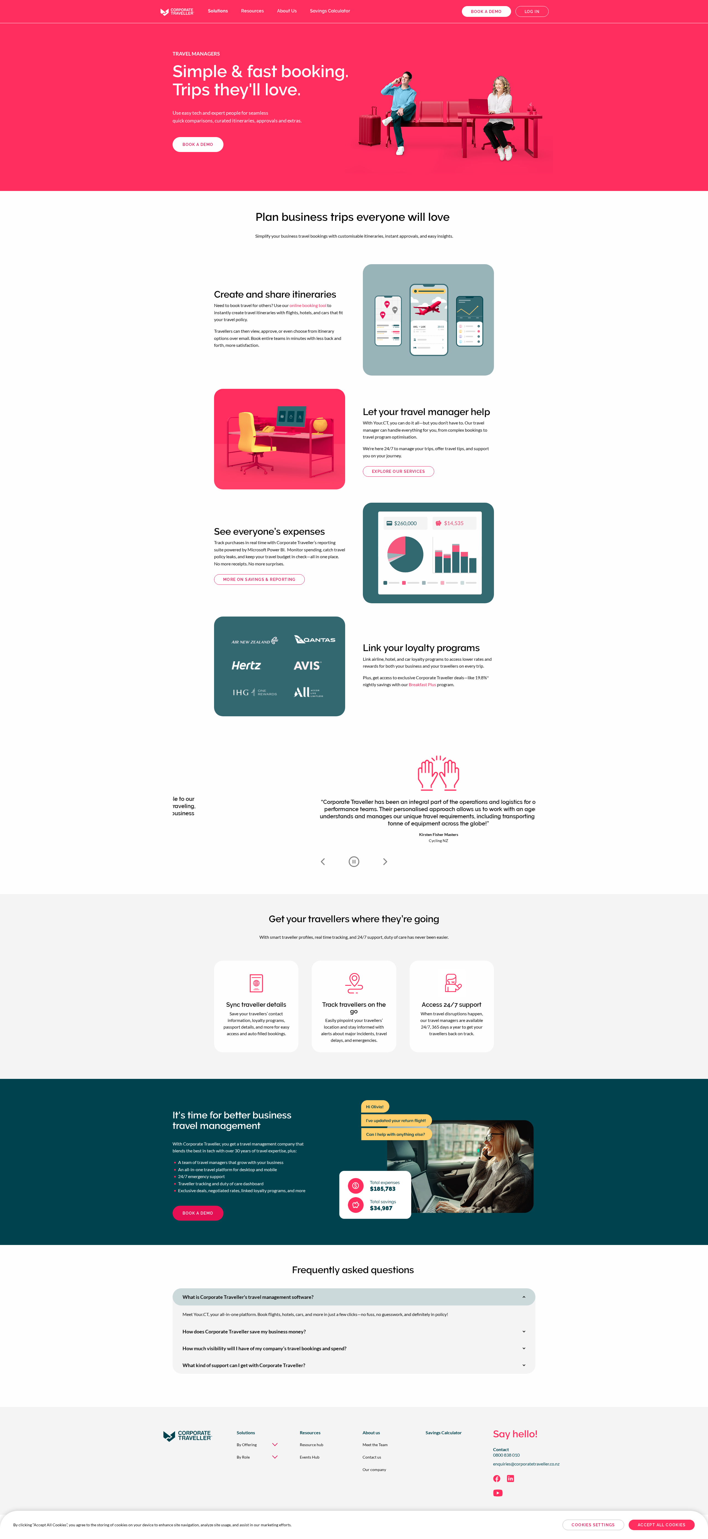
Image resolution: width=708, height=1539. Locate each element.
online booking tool (308, 305)
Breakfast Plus (422, 684)
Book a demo (486, 11)
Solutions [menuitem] (218, 11)
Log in (532, 11)
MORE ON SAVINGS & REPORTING (259, 579)
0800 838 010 (506, 1455)
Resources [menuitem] (252, 11)
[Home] (177, 11)
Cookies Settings (593, 1525)
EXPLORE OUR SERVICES (398, 471)
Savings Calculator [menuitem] (330, 11)
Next (385, 861)
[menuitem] (259, 1444)
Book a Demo (198, 1213)
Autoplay (354, 861)
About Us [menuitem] (287, 11)
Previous (323, 861)
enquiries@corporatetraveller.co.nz (526, 1464)
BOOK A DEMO (198, 144)
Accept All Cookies (662, 1525)
